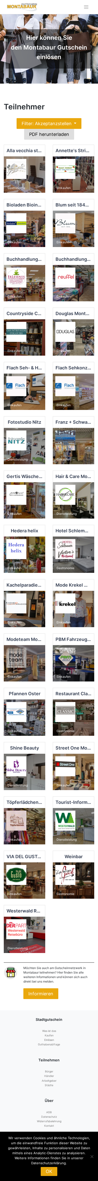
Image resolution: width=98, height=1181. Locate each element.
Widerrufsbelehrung (49, 1121)
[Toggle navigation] (86, 7)
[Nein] (91, 1156)
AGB (49, 1112)
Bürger (49, 1071)
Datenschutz (49, 1116)
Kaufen (49, 1035)
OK (49, 1171)
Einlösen (49, 1040)
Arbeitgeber (49, 1080)
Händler (49, 1076)
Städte (49, 1085)
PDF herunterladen (49, 134)
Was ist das (49, 1031)
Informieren (40, 993)
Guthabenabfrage (49, 1044)
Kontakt (49, 1125)
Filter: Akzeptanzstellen (47, 123)
